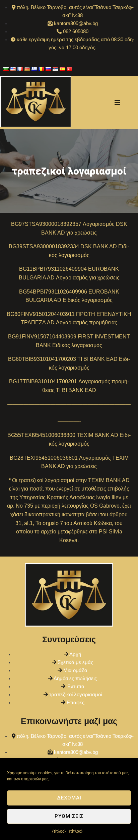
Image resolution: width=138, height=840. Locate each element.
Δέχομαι (69, 798)
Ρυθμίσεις (69, 816)
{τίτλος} (59, 831)
